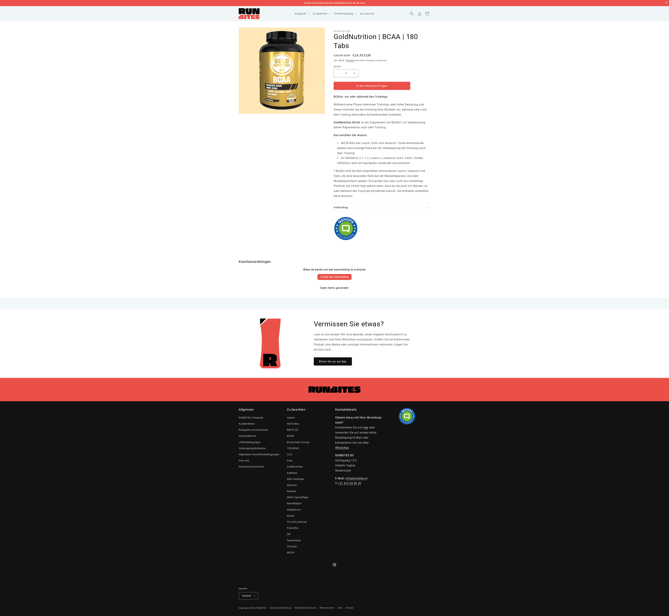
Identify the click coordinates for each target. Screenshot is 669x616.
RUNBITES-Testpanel (251, 417)
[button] (302, 13)
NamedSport (294, 503)
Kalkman (292, 472)
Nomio (291, 515)
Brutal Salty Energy (298, 442)
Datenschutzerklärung (280, 608)
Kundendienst (247, 423)
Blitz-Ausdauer (295, 478)
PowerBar (293, 528)
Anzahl (337, 66)
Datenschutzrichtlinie (251, 466)
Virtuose (292, 546)
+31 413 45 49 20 (349, 483)
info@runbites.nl (357, 478)
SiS (289, 534)
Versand (350, 60)
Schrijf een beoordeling (334, 277)
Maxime (291, 491)
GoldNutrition (342, 31)
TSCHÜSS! (293, 448)
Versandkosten (247, 436)
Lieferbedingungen (250, 442)
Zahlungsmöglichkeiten (252, 448)
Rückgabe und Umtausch (253, 429)
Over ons (244, 460)
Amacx (291, 417)
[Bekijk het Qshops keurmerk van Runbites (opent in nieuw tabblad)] (382, 228)
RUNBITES (261, 608)
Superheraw (294, 540)
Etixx (290, 460)
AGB (340, 608)
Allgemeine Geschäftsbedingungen (259, 454)
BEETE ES (292, 429)
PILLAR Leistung (297, 521)
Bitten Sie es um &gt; (333, 361)
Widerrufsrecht (327, 608)
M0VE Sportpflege (297, 497)
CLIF (289, 454)
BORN (290, 436)
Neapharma (294, 509)
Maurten (292, 485)
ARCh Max (293, 423)
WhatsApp (342, 447)
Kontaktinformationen (305, 608)
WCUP (290, 552)
